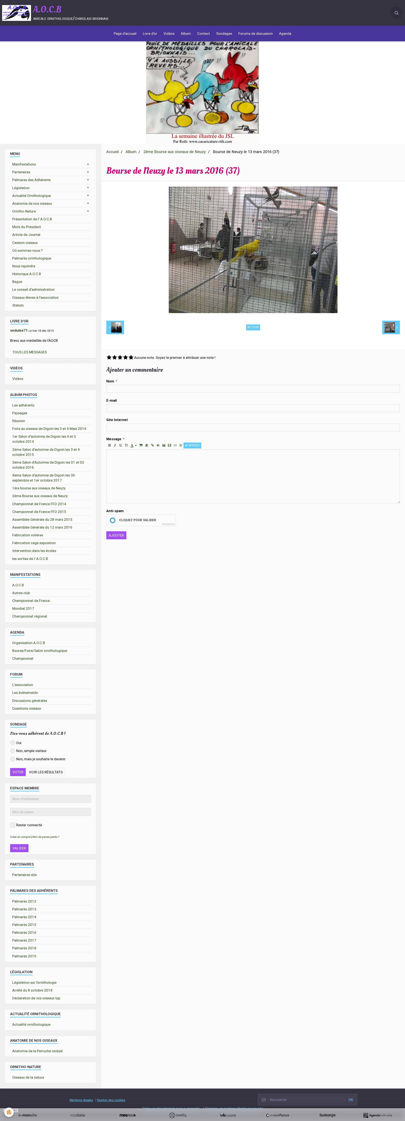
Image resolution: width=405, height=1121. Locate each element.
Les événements (25, 692)
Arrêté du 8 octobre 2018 (32, 990)
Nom (110, 381)
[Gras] (109, 445)
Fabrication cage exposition (34, 543)
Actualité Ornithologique (31, 196)
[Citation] (141, 445)
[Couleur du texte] (133, 445)
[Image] (164, 445)
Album (186, 33)
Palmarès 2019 (24, 956)
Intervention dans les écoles (34, 551)
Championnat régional (29, 616)
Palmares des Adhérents (31, 180)
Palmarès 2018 (24, 948)
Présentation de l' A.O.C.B (32, 219)
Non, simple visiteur (31, 751)
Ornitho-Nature (24, 211)
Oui (19, 743)
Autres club (21, 593)
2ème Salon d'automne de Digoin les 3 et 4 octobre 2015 (46, 452)
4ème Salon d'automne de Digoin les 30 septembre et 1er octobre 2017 (43, 477)
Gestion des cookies (111, 1100)
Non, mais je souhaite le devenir (41, 759)
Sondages (224, 33)
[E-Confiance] (277, 1115)
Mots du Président (26, 227)
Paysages (19, 413)
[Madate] (77, 1115)
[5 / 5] (131, 358)
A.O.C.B (18, 585)
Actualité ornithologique (31, 1024)
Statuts (18, 305)
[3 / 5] (120, 358)
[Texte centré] (147, 445)
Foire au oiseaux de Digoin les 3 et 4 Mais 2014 (49, 429)
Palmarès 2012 (24, 901)
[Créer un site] (27, 1115)
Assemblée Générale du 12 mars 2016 (42, 527)
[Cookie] (9, 1112)
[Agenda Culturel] (377, 1115)
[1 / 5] (109, 358)
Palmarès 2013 (24, 909)
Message (113, 439)
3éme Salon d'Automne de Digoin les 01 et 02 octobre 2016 (48, 465)
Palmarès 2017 (24, 940)
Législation (21, 188)
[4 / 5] (125, 358)
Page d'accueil (125, 33)
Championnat (22, 658)
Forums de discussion (255, 33)
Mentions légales (81, 1100)
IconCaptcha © (168, 524)
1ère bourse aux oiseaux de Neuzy (39, 488)
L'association (22, 685)
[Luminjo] (327, 1115)
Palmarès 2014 (24, 917)
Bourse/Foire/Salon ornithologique (39, 651)
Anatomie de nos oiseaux (32, 203)
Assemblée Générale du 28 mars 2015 (42, 519)
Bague (17, 282)
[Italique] (115, 445)
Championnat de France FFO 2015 (39, 512)
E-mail (111, 400)
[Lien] (152, 445)
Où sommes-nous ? (27, 250)
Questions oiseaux (26, 708)
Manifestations (24, 164)
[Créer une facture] (227, 1115)
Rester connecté (29, 825)
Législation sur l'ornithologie (34, 982)
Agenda (285, 33)
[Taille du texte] (126, 445)
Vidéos (168, 33)
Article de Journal (26, 235)
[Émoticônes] (181, 445)
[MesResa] (127, 1115)
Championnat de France (31, 601)
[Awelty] (177, 1115)
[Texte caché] (158, 445)
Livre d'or (150, 33)
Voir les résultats (46, 772)
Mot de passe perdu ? (45, 836)
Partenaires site (24, 875)
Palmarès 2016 (24, 932)
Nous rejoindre (23, 266)
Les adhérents (23, 405)
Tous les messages (29, 352)
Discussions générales (29, 700)
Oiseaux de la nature (28, 1077)
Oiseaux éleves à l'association (35, 297)
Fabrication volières (27, 535)
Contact (203, 33)
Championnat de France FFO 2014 (39, 504)
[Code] (175, 445)
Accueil (112, 151)
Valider (19, 848)
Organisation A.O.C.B (28, 643)
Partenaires (21, 172)
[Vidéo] (169, 445)
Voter (17, 772)
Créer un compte (20, 836)
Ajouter (116, 535)
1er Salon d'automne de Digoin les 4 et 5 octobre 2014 (44, 439)
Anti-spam (115, 511)
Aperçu (194, 445)
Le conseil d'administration (33, 289)
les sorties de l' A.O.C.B (30, 559)
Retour (253, 327)
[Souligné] (121, 445)
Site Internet (117, 420)
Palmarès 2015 (24, 925)
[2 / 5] (114, 358)
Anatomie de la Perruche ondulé (37, 1051)
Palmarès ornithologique (31, 258)
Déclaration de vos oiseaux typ (36, 998)
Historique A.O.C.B (26, 274)
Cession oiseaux (25, 243)
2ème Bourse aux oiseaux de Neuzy (174, 151)
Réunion (18, 421)
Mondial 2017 (23, 608)
